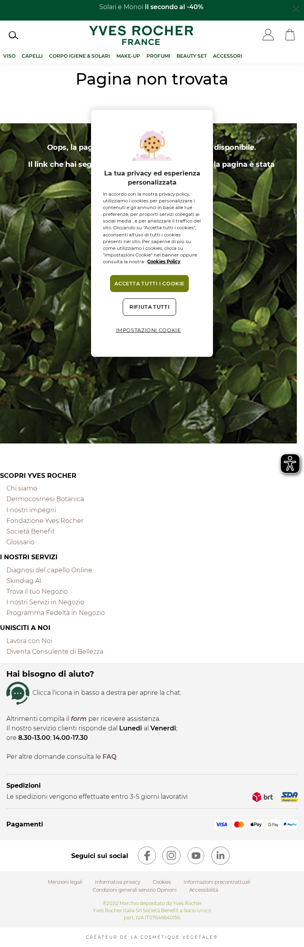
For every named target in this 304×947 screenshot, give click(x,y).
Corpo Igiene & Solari (79, 56)
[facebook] (147, 856)
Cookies (162, 882)
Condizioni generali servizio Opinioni (135, 890)
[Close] (296, 7)
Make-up (128, 56)
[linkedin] (220, 856)
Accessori (227, 56)
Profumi (158, 56)
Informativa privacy (117, 882)
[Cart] (290, 35)
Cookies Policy (163, 261)
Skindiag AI (24, 581)
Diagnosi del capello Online (49, 570)
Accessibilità (203, 890)
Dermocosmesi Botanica (45, 499)
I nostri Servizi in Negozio (45, 602)
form (79, 719)
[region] (152, 233)
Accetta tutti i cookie (149, 284)
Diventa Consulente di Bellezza (54, 651)
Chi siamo (21, 488)
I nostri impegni (31, 510)
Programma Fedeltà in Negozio (55, 613)
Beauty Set (192, 56)
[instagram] (171, 856)
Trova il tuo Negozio (37, 591)
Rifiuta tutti (149, 307)
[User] (268, 35)
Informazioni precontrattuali (217, 882)
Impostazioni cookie (148, 330)
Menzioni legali (65, 882)
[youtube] (196, 856)
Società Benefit (30, 531)
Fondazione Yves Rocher (45, 520)
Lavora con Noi (29, 641)
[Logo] (141, 35)
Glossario (20, 542)
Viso (9, 56)
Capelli (32, 56)
